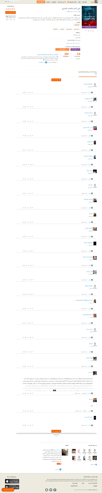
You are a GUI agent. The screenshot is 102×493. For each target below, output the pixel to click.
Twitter (88, 30)
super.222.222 (79, 460)
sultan (90, 460)
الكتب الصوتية (72, 2)
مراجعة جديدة (9, 12)
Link (27, 92)
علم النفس (62, 29)
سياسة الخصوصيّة (85, 489)
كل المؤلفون (57, 469)
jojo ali (90, 453)
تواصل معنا (74, 483)
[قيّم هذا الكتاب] (10, 9)
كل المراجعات (56, 434)
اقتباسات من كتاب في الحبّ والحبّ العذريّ (48, 54)
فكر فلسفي (77, 24)
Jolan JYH (74, 453)
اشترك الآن (62, 49)
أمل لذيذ (90, 372)
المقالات (48, 2)
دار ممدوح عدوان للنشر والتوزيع (73, 43)
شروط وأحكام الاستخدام (78, 489)
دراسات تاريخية (76, 29)
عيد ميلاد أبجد (62, 2)
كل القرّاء (93, 464)
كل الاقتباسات (42, 62)
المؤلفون (54, 2)
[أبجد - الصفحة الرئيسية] (92, 1)
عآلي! (96, 460)
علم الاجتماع (56, 29)
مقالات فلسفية (69, 29)
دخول (6, 1)
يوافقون (84, 393)
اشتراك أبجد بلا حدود (93, 483)
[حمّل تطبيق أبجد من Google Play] (12, 487)
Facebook (90, 30)
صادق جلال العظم (74, 11)
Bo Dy (91, 399)
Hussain (84, 460)
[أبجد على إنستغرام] (46, 490)
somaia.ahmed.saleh (74, 460)
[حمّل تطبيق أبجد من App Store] (12, 481)
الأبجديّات (84, 2)
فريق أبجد (49, 62)
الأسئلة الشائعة (74, 486)
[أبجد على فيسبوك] (54, 490)
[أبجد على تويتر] (50, 490)
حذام (80, 453)
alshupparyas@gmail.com (84, 453)
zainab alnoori (95, 453)
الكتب (79, 2)
